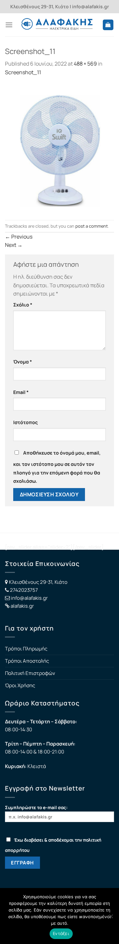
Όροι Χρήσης (20, 685)
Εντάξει (61, 933)
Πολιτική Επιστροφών (30, 673)
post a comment (91, 226)
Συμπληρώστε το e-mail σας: (36, 807)
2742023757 (24, 589)
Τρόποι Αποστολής (27, 660)
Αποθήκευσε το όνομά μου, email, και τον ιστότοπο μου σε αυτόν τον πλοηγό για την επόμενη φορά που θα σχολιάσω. (56, 467)
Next (13, 245)
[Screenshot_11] (59, 147)
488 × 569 (85, 63)
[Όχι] (110, 918)
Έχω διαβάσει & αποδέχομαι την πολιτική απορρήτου (53, 845)
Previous (18, 236)
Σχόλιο (22, 305)
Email (21, 392)
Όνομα (22, 362)
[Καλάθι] (108, 25)
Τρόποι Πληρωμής (26, 648)
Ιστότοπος (25, 422)
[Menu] (9, 25)
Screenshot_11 (23, 72)
